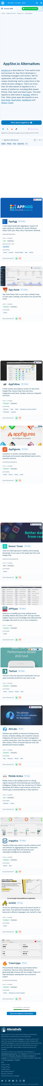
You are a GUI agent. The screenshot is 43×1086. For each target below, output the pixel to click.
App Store (6, 246)
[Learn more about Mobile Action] (4, 776)
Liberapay (10, 1060)
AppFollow (16, 100)
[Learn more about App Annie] (4, 290)
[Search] (36, 3)
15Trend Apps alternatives (9, 980)
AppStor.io (5, 70)
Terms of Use (5, 1065)
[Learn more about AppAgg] (4, 221)
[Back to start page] (3, 3)
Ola (15, 1039)
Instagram (31, 1056)
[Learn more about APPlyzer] (4, 609)
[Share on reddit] (12, 129)
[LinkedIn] (24, 1081)
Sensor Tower (7, 102)
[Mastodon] (9, 1081)
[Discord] (2, 1081)
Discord (24, 1054)
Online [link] (3, 144)
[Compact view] (37, 140)
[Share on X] (7, 129)
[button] (22, 221)
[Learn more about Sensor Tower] (4, 546)
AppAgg (26, 94)
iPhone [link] (9, 144)
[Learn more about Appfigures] (4, 449)
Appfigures (27, 100)
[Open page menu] (41, 3)
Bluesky (18, 1056)
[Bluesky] (13, 1081)
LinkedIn (4, 1058)
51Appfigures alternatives (9, 462)
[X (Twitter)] (6, 1081)
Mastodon (12, 1056)
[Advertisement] (21, 36)
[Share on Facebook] (3, 129)
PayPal (17, 1060)
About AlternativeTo (7, 1071)
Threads (24, 1056)
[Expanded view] (35, 140)
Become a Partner (7, 1074)
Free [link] (14, 144)
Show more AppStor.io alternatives (21, 1013)
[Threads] (17, 1081)
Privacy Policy (5, 1067)
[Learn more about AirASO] (4, 903)
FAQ (2, 1062)
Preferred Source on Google (10, 1076)
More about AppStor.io (20, 122)
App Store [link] (21, 144)
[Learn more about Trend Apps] (4, 963)
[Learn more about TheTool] (4, 671)
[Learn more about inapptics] (4, 840)
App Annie (5, 100)
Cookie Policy (5, 1069)
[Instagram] (20, 1081)
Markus (21, 1039)
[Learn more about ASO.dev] (4, 729)
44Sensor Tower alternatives (10, 559)
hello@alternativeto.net (9, 1054)
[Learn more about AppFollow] (4, 384)
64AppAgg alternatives (8, 234)
